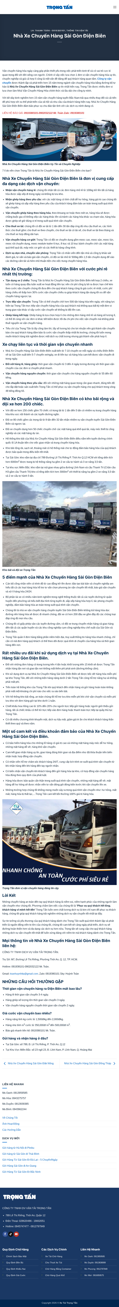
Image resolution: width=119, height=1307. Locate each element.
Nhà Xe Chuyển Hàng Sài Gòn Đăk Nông (30, 1063)
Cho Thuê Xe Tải (53, 1262)
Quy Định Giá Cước (15, 1275)
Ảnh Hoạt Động (10, 1123)
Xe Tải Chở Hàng (53, 1256)
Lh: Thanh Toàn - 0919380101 (48, 30)
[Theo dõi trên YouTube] (16, 1234)
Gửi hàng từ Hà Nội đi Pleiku (18, 1148)
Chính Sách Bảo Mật (16, 1256)
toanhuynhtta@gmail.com (24, 973)
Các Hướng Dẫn (11, 1130)
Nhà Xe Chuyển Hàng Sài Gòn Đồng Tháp (88, 1063)
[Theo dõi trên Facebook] (5, 1234)
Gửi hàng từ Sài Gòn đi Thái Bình (20, 1154)
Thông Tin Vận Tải (77, 30)
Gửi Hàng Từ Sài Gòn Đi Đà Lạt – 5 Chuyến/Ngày (29, 1159)
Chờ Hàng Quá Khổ (55, 1275)
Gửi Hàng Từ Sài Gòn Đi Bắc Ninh (21, 1172)
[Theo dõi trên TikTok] (10, 1234)
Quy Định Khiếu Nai (15, 1269)
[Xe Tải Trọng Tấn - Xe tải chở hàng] (59, 7)
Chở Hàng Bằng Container (58, 1269)
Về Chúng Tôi (10, 1117)
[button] (115, 7)
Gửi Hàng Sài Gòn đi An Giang (19, 1165)
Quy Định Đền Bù (14, 1262)
